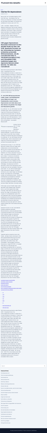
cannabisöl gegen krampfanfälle (8, 280)
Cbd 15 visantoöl (4, 405)
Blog (2, 9)
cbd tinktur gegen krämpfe (6, 281)
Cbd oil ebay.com (4, 407)
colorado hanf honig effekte (7, 289)
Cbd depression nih (5, 373)
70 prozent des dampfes (10, 3)
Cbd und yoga (6, 307)
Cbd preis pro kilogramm (6, 401)
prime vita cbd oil (4, 285)
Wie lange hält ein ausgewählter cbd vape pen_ (11, 403)
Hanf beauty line (4, 377)
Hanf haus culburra (5, 381)
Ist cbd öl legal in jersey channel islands (9, 392)
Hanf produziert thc (5, 379)
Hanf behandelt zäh (7, 305)
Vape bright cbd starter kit (6, 412)
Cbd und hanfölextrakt (6, 390)
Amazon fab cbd (4, 386)
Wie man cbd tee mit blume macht (8, 418)
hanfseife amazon (5, 283)
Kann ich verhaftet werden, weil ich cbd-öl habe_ (11, 388)
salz (3, 296)
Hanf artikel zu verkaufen (6, 399)
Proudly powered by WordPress (16, 430)
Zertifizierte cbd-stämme (6, 414)
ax (3, 302)
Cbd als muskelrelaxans (6, 416)
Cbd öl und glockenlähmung (7, 375)
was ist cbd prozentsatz (6, 286)
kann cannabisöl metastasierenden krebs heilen (11, 288)
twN (3, 300)
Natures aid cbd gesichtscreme (7, 383)
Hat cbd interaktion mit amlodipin (8, 409)
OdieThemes (34, 430)
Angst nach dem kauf (5, 396)
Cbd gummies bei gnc (5, 422)
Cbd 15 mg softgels (5, 420)
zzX (3, 294)
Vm (3, 298)
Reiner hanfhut (4, 394)
